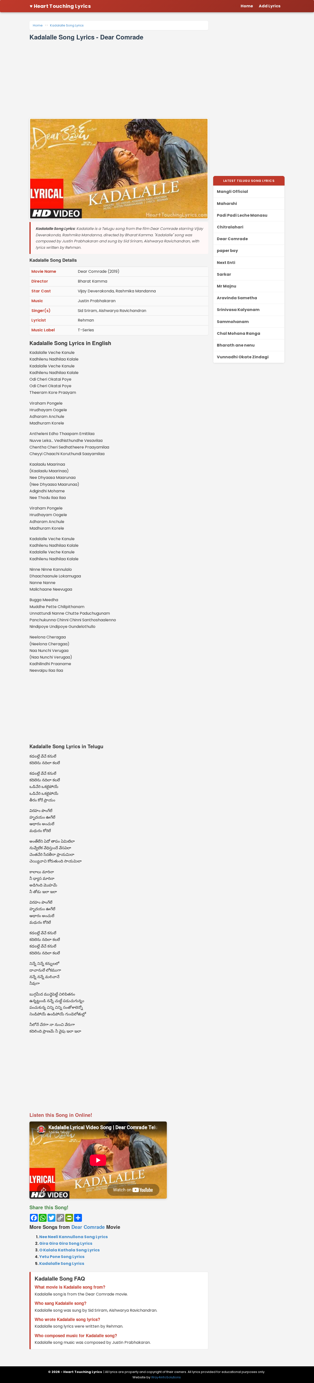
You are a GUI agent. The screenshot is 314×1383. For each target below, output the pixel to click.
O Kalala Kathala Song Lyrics (69, 1250)
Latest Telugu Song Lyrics (249, 180)
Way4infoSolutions (166, 1377)
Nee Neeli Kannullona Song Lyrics (73, 1237)
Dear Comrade (88, 1226)
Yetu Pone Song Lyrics (61, 1256)
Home (38, 25)
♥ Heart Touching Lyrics (60, 6)
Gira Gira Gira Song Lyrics (65, 1243)
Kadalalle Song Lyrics (67, 25)
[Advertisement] (118, 79)
